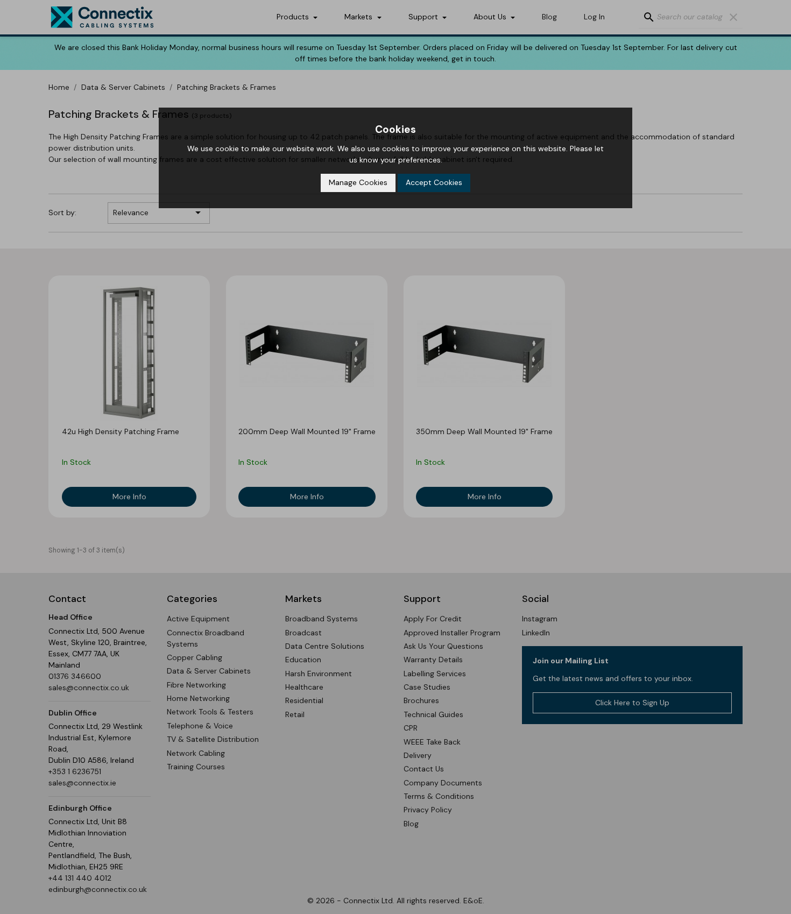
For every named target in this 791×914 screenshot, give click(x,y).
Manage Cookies (358, 182)
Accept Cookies (434, 182)
